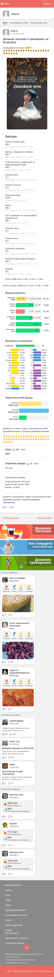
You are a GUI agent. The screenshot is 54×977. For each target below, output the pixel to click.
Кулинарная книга (19, 22)
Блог (5, 22)
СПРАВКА (8, 930)
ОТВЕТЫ (8, 920)
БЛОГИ (8, 895)
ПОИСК (8, 905)
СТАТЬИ (8, 900)
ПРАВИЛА (20, 943)
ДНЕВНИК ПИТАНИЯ (13, 885)
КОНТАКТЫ (24, 938)
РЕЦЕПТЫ (8, 890)
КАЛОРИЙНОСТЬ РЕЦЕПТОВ (16, 915)
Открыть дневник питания (35, 431)
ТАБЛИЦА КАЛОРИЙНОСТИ (16, 910)
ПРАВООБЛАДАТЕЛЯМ (13, 925)
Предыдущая (11, 517)
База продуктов (39, 22)
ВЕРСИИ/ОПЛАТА (12, 933)
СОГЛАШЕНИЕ (10, 943)
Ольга (15, 14)
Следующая (43, 517)
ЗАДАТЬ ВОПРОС (11, 938)
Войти (47, 3)
